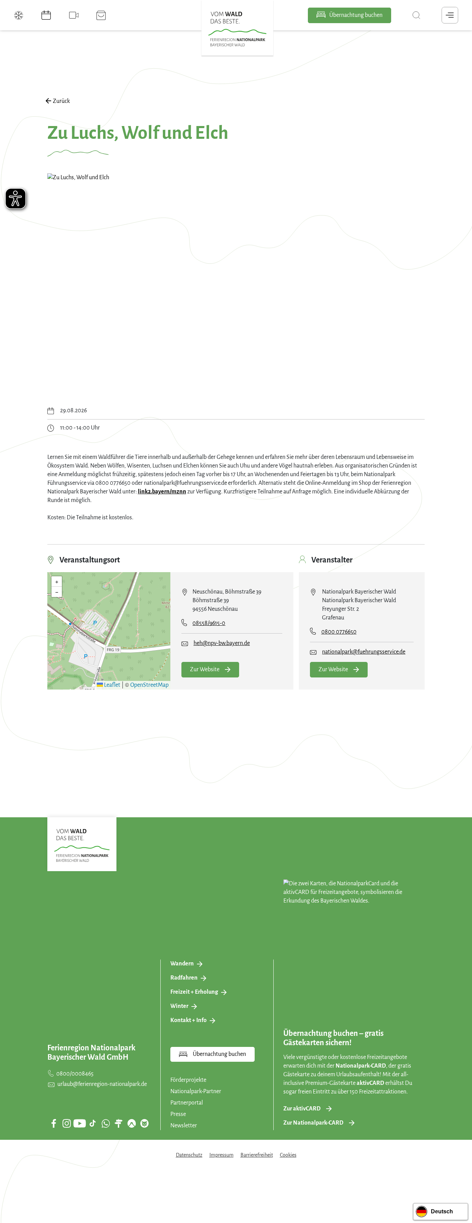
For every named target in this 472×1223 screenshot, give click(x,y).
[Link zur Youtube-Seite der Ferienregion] (79, 1123)
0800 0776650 (339, 632)
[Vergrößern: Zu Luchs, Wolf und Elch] (236, 279)
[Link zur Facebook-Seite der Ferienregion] (53, 1123)
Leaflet (111, 685)
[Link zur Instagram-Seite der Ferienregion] (67, 1123)
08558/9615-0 (208, 623)
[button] (109, 624)
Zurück (61, 101)
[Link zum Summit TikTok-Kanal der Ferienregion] (92, 1123)
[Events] (47, 15)
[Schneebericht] (19, 15)
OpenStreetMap (149, 685)
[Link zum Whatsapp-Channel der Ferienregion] (106, 1123)
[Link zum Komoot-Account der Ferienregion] (132, 1123)
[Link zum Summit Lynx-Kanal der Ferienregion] (144, 1123)
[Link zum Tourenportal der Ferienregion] (118, 1123)
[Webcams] (74, 15)
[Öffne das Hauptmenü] (450, 15)
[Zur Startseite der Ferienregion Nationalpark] (237, 29)
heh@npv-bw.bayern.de (221, 643)
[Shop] (102, 15)
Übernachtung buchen (355, 15)
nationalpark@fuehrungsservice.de (363, 652)
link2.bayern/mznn (162, 492)
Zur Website (204, 669)
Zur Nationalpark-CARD (313, 1123)
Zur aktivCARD (302, 1109)
